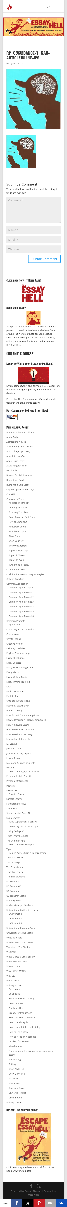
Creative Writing (14, 643)
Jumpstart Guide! (17, 526)
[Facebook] (16, 1203)
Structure (14, 1078)
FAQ (8, 686)
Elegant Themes (32, 1191)
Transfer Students (15, 876)
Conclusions (12, 634)
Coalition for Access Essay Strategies (25, 574)
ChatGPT (10, 494)
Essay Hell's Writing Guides (20, 667)
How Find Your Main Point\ (22, 1017)
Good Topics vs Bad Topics (22, 517)
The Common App (15, 840)
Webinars (11, 951)
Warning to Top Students (19, 947)
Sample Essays (14, 798)
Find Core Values (15, 691)
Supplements (13, 817)
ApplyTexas (14, 624)
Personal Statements (17, 780)
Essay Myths (12, 672)
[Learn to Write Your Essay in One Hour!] (33, 375)
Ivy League (11, 743)
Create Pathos (13, 638)
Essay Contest (13, 662)
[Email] (50, 1203)
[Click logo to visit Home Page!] (33, 293)
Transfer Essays (14, 871)
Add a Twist (12, 437)
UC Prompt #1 (13, 881)
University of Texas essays (19, 932)
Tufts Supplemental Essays (23, 821)
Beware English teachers (19, 475)
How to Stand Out (18, 521)
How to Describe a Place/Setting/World (26, 719)
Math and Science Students (20, 762)
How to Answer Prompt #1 (22, 844)
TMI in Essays (13, 862)
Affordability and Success (19, 446)
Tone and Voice (17, 1088)
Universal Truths (17, 1092)
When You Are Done (16, 961)
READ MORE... (13, 344)
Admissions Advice (16, 441)
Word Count (12, 980)
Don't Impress (16, 1003)
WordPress (33, 1194)
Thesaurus (14, 1083)
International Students (18, 739)
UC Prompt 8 (15, 923)
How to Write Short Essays (20, 734)
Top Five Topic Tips (19, 550)
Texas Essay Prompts (17, 835)
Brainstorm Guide (15, 480)
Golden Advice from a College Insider (28, 852)
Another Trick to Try (19, 502)
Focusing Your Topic (19, 512)
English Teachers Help (18, 653)
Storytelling (12, 808)
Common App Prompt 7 (21, 587)
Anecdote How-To (15, 456)
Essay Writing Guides (17, 677)
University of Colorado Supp (23, 826)
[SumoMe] (61, 1203)
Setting (12, 1064)
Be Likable (11, 470)
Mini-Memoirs (16, 1046)
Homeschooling (14, 710)
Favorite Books (16, 794)
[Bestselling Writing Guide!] (33, 1139)
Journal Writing (14, 748)
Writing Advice (14, 985)
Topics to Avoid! (17, 559)
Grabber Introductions (18, 700)
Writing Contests (15, 1102)
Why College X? (16, 831)
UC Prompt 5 (15, 918)
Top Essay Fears (14, 867)
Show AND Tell (16, 1068)
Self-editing (15, 1059)
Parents (10, 767)
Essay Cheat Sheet (15, 657)
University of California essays (22, 910)
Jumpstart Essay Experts (18, 753)
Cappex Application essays (20, 489)
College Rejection (15, 578)
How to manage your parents (24, 771)
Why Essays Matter (16, 970)
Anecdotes (14, 989)
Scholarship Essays (16, 803)
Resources (11, 790)
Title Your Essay (14, 857)
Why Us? (10, 975)
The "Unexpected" (18, 545)
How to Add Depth (18, 1022)
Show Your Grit (16, 540)
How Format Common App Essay (23, 715)
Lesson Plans (13, 758)
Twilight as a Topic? (19, 564)
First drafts (12, 696)
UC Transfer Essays (16, 895)
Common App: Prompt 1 (21, 592)
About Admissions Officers (20, 432)
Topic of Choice (17, 555)
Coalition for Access (16, 569)
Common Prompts (15, 620)
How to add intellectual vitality (24, 1027)
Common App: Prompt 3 (21, 601)
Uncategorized (14, 900)
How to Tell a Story (18, 1031)
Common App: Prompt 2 (21, 597)
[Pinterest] (39, 1203)
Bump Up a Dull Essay (17, 484)
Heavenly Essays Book (17, 705)
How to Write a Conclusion (20, 729)
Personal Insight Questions (20, 776)
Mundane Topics (17, 531)
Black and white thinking (21, 998)
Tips (8, 849)
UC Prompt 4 (15, 913)
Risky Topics (15, 536)
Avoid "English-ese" (16, 465)
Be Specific (14, 993)
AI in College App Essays (19, 451)
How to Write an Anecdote (22, 1036)
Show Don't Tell (17, 1073)
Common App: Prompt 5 (21, 611)
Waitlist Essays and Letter (19, 942)
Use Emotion (15, 1097)
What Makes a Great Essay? (20, 956)
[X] (28, 1203)
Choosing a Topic (15, 499)
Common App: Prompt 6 (21, 616)
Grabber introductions (20, 1012)
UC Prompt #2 (13, 886)
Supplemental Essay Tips (19, 813)
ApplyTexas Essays (16, 460)
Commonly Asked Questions (21, 629)
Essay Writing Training (18, 681)
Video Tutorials (14, 937)
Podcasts (11, 785)
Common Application (17, 583)
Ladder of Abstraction (20, 1041)
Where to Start (14, 966)
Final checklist (16, 1008)
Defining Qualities (18, 507)
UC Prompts (12, 891)
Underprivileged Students (19, 905)
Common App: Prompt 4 (21, 606)
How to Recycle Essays (17, 724)
